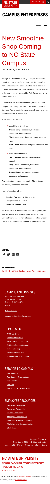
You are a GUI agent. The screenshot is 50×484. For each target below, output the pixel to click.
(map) (7, 305)
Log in (44, 445)
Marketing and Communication (20, 424)
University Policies (32, 445)
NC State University (38, 442)
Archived (6, 271)
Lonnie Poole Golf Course (18, 356)
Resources (36, 2)
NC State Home (12, 2)
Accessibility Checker (24, 476)
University (20, 458)
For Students (12, 373)
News (28, 271)
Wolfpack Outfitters (15, 338)
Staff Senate (12, 428)
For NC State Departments (18, 388)
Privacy (20, 445)
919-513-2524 (11, 311)
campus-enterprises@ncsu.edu (18, 316)
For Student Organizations (18, 377)
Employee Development (17, 417)
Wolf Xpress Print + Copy (17, 341)
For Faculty (12, 381)
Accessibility (10, 445)
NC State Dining (18, 271)
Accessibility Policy (21, 480)
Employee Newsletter (16, 405)
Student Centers (39, 271)
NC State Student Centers (18, 345)
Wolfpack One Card (15, 353)
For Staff (10, 385)
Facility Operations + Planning (19, 420)
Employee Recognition (16, 409)
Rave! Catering (13, 349)
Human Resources (15, 413)
